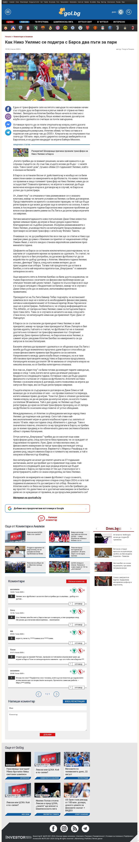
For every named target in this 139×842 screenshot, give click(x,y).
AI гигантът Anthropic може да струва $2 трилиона (122, 537)
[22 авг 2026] (18, 759)
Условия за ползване (114, 836)
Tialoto (46, 2)
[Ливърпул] (102, 27)
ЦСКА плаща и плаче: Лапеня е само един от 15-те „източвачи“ (79, 566)
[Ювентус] (117, 27)
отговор (78, 604)
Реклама (88, 836)
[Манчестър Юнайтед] (95, 27)
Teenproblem (65, 2)
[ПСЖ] (110, 27)
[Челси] (72, 27)
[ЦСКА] (5, 27)
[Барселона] (42, 27)
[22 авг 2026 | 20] (47, 759)
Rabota (86, 2)
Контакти (80, 836)
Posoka (118, 2)
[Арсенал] (87, 27)
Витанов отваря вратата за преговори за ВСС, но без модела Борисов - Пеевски (122, 552)
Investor (12, 2)
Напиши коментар (51, 518)
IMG (5, 2)
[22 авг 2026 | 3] (77, 759)
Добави (47, 735)
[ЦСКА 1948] (27, 27)
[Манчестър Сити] (80, 27)
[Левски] (13, 27)
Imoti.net (80, 2)
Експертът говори (51, 814)
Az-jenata (52, 2)
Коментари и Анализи (49, 778)
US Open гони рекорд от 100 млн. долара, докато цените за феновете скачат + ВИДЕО (76, 805)
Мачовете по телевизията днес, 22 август (76, 772)
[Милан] (132, 27)
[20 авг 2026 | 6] (47, 790)
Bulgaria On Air (34, 2)
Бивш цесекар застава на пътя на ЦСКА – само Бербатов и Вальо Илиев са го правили (79, 537)
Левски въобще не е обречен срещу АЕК (35, 565)
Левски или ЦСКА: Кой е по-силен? (34, 533)
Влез (67, 701)
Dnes (17, 2)
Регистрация (78, 701)
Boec (123, 2)
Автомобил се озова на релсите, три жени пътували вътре (122, 565)
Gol (41, 2)
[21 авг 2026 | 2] (77, 790)
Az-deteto (93, 2)
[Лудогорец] (35, 27)
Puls (57, 2)
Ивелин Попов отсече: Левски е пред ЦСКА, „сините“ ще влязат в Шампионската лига (47, 804)
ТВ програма (83, 778)
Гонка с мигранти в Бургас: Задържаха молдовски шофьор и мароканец (122, 581)
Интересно (24, 778)
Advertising (79, 839)
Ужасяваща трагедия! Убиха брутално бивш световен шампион (17, 772)
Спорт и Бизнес (81, 814)
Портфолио (128, 836)
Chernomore (111, 2)
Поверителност (99, 836)
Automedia (73, 2)
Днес (117, 12)
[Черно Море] (20, 27)
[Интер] (125, 27)
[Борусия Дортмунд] (65, 27)
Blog (98, 2)
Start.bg (103, 2)
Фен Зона (25, 814)
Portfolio (88, 839)
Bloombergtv (24, 2)
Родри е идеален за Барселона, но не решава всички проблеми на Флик (35, 551)
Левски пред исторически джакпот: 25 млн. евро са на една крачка (78, 552)
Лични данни (97, 839)
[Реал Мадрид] (50, 27)
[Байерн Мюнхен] (57, 27)
